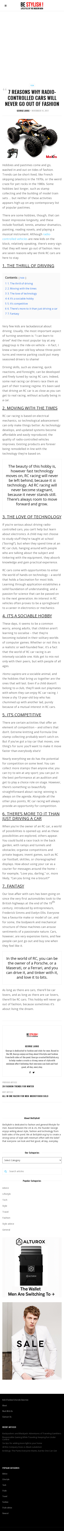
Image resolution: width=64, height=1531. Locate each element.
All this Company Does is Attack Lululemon (22, 1447)
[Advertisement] (32, 45)
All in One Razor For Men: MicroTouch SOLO (25, 1096)
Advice (5, 1187)
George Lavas (23, 110)
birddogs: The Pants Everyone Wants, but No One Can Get (29, 1450)
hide (22, 277)
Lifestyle (6, 1193)
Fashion (6, 1217)
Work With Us (7, 1411)
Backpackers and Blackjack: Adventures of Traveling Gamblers (31, 1433)
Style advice (8, 1223)
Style (4, 1205)
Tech (32, 85)
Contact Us (6, 1416)
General (6, 1229)
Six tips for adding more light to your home (22, 1443)
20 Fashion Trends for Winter (18, 1086)
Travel (5, 1211)
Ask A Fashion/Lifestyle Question (15, 1399)
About (4, 1405)
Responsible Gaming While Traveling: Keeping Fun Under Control (29, 1438)
